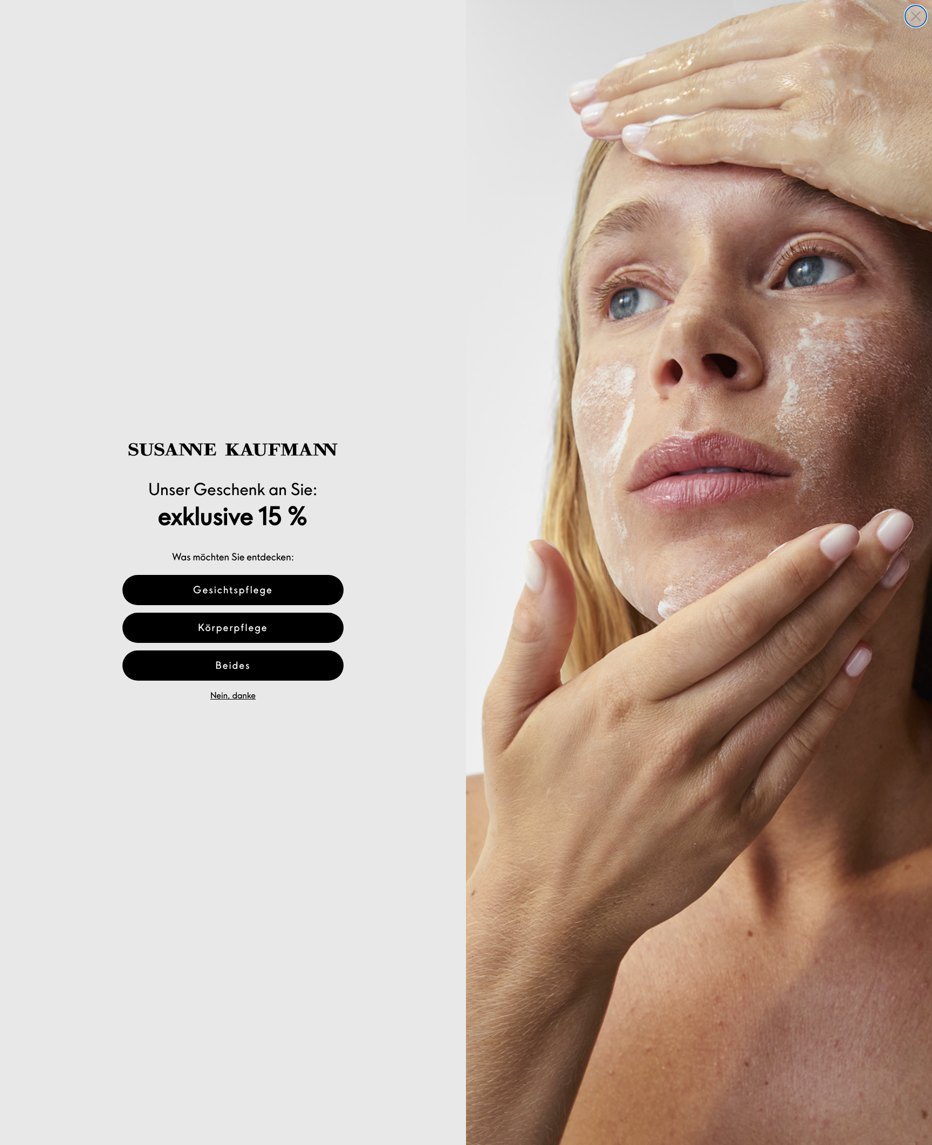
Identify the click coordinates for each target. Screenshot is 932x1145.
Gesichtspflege (233, 590)
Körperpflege (233, 627)
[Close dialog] (916, 16)
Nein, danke (233, 695)
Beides (232, 665)
